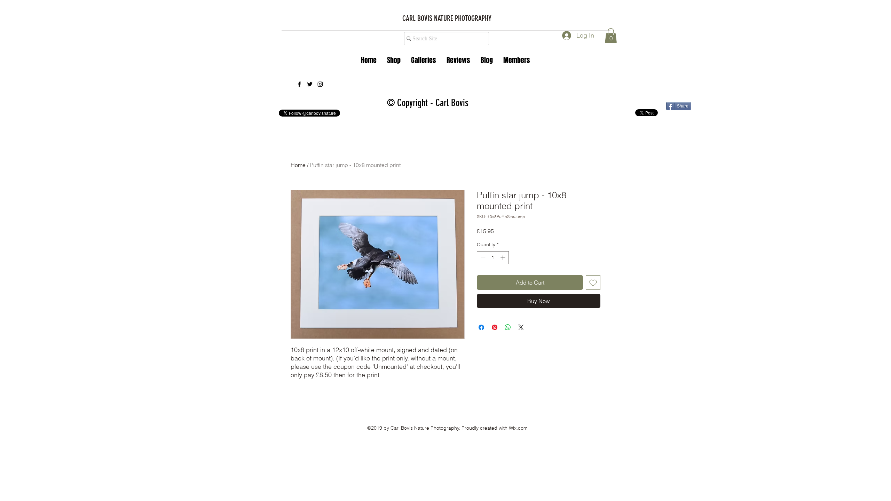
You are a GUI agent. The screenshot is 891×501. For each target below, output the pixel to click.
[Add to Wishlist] (593, 282)
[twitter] (309, 84)
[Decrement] (482, 258)
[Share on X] (521, 327)
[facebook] (299, 84)
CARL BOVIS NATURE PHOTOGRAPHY (446, 18)
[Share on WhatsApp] (508, 327)
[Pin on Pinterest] (494, 327)
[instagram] (320, 84)
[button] (423, 60)
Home (298, 164)
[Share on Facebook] (481, 327)
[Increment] (503, 258)
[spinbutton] (493, 258)
